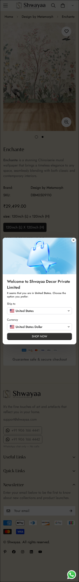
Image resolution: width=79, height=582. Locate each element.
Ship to (11, 304)
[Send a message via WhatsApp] (71, 575)
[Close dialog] (73, 240)
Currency (12, 320)
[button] (39, 310)
